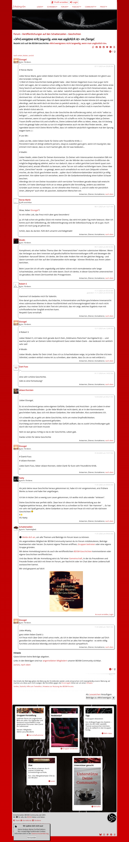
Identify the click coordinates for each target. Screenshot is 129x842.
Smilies (16, 686)
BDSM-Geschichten (83, 551)
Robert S (23, 283)
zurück (31, 55)
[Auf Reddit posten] (103, 47)
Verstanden (31, 838)
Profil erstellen (61, 2)
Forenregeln (66, 683)
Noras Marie (25, 199)
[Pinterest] (110, 834)
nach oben (109, 194)
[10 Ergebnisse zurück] (110, 51)
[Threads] (114, 834)
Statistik (23, 686)
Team (17, 820)
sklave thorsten (26, 390)
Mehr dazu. (108, 733)
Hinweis (89, 683)
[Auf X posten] (99, 47)
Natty (21, 478)
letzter (25, 55)
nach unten (18, 55)
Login (75, 2)
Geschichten (74, 34)
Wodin (22, 240)
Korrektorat (27, 820)
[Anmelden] (66, 611)
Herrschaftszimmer (36, 735)
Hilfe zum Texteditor (34, 686)
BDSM (29, 817)
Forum (17, 34)
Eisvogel (23, 59)
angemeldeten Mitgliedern (55, 660)
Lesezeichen (94, 694)
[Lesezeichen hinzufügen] (113, 698)
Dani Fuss (23, 366)
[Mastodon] (107, 834)
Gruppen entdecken (70, 748)
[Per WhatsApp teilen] (110, 47)
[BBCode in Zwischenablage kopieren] (113, 47)
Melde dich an (28, 537)
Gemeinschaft (75, 558)
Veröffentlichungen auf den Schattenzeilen (44, 34)
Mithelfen (97, 806)
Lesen (53, 781)
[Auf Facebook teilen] (96, 47)
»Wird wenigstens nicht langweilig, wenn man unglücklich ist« (77, 43)
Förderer (37, 820)
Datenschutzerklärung (40, 833)
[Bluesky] (100, 834)
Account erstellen (101, 614)
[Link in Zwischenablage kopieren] (92, 47)
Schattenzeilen (19, 6)
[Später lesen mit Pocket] (106, 47)
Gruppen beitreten (86, 544)
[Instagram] (103, 834)
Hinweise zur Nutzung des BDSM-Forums (58, 686)
